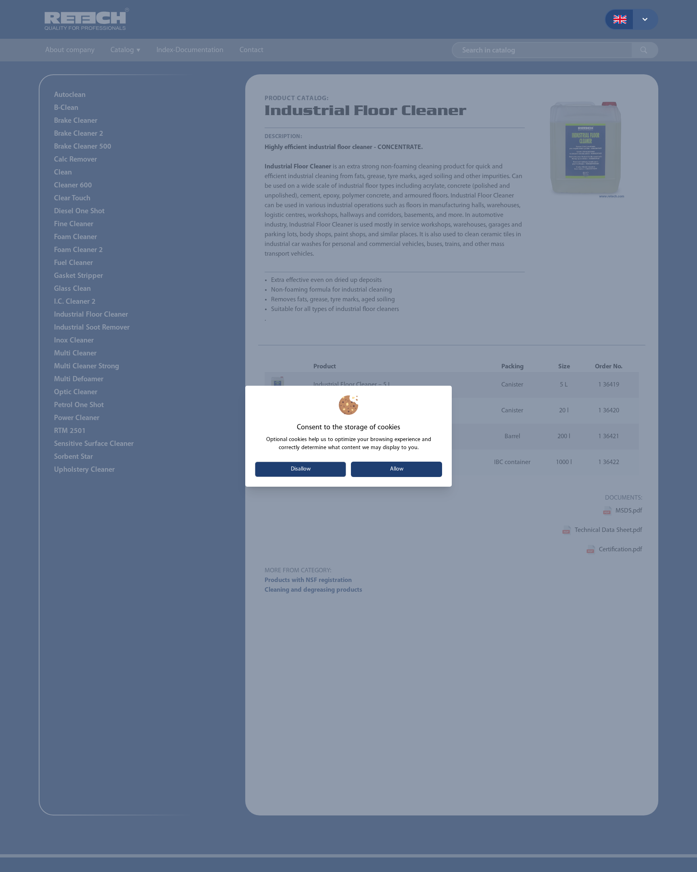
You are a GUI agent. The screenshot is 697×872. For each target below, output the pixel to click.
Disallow (301, 469)
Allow (396, 469)
